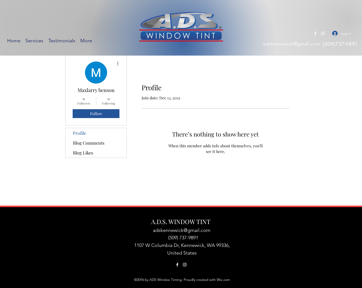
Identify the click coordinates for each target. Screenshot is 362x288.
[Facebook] (315, 33)
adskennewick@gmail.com (291, 44)
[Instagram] (322, 33)
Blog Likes (83, 153)
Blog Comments (88, 143)
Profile (79, 133)
